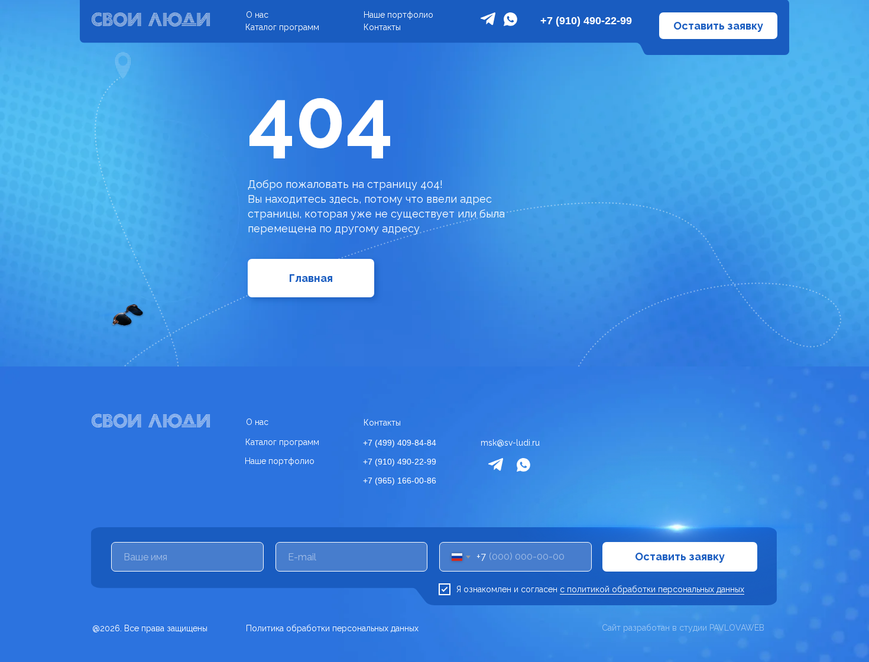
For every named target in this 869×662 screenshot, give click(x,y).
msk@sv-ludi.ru (510, 442)
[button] (718, 25)
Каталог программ (282, 27)
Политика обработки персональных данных (332, 628)
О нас (257, 15)
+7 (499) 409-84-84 (399, 442)
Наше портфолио (398, 15)
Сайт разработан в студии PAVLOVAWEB (683, 627)
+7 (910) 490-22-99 (586, 21)
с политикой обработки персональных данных (652, 589)
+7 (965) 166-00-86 (399, 480)
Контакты (382, 27)
